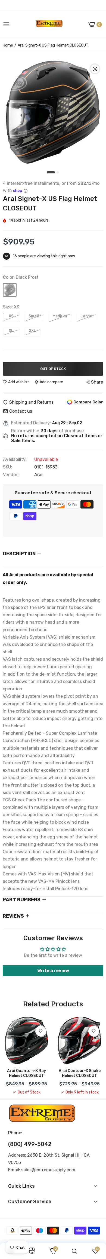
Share (97, 382)
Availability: (15, 459)
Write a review (53, 970)
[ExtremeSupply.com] (49, 25)
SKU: (7, 467)
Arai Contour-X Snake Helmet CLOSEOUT (80, 1073)
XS (11, 316)
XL (11, 330)
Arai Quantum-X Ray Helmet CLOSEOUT (26, 1073)
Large (86, 316)
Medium (59, 316)
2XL (32, 330)
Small (34, 316)
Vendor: (10, 474)
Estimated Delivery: (31, 423)
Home (8, 45)
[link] (40, 1031)
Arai (38, 474)
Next (96, 1056)
